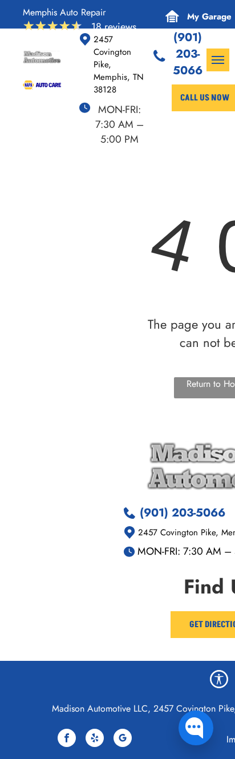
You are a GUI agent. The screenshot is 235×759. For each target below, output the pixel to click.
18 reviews (113, 26)
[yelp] (95, 739)
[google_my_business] (123, 739)
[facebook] (67, 739)
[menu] (217, 60)
